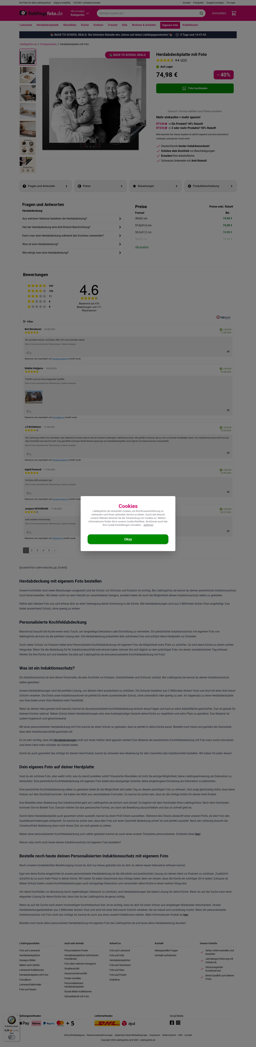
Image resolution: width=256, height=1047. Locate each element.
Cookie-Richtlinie (135, 521)
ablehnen (148, 525)
